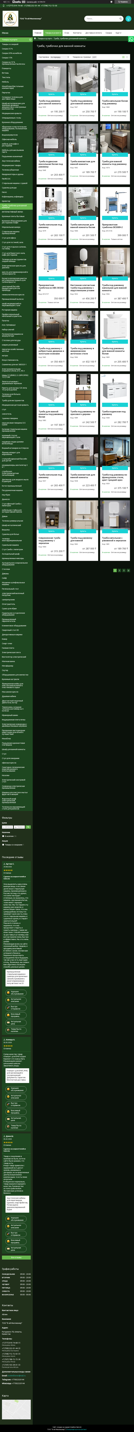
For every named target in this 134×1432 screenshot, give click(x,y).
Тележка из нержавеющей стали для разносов (13, 808)
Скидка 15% (7, 58)
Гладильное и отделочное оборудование (13, 614)
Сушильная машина (10, 545)
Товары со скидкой (10, 44)
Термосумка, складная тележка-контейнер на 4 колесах (12, 709)
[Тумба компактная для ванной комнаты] (83, 139)
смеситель (7, 414)
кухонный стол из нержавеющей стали (11, 436)
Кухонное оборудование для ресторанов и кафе (14, 222)
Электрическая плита (11, 652)
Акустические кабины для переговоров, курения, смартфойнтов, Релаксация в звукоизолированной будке (17, 1204)
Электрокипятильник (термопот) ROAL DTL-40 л (13, 370)
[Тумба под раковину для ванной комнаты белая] (115, 326)
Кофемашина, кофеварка (12, 197)
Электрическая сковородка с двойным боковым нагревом (14, 725)
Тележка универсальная (12, 521)
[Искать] (121, 19)
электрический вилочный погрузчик (13, 594)
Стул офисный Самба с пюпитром (12, 505)
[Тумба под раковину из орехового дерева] (83, 389)
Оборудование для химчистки (15, 675)
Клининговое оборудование (14, 626)
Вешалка (6, 530)
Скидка (109, 33)
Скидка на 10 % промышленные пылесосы (13, 63)
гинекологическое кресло (13, 295)
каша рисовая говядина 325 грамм (14, 424)
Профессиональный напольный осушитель (12, 315)
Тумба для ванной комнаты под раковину (114, 162)
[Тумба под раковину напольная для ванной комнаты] (115, 263)
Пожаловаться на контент (76, 1429)
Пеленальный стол (10, 589)
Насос (4, 192)
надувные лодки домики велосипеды (13, 443)
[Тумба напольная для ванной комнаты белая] (83, 202)
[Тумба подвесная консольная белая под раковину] (51, 139)
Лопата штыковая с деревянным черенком (12, 382)
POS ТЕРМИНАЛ (8, 325)
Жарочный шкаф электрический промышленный (9, 800)
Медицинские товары (11, 165)
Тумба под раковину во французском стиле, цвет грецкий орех (114, 477)
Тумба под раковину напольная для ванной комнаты (114, 288)
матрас (5, 356)
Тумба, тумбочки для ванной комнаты (14, 206)
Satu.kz (79, 1427)
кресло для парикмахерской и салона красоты (15, 273)
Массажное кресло (10, 692)
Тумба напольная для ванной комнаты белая (82, 225)
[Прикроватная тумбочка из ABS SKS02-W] (51, 263)
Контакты (77, 33)
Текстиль (6, 77)
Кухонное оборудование (12, 122)
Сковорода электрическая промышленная (13, 787)
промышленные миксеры (13, 558)
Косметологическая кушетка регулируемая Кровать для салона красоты (14, 280)
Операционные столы (11, 118)
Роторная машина (9, 310)
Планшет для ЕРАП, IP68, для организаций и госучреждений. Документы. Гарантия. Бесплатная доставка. (17, 1075)
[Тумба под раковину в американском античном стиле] (83, 326)
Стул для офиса (9, 238)
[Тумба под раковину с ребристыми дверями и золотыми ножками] (51, 326)
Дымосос (6, 499)
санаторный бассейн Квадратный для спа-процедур (11, 288)
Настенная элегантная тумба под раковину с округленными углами (82, 288)
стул (4, 409)
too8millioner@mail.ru (17, 1376)
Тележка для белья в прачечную (11, 395)
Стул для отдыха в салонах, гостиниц (14, 248)
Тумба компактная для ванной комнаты (82, 162)
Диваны (5, 574)
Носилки (5, 775)
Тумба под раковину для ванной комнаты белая (113, 351)
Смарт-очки (7, 643)
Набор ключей (8, 330)
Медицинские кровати (11, 113)
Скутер (5, 670)
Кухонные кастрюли (10, 679)
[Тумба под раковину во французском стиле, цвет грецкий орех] (115, 452)
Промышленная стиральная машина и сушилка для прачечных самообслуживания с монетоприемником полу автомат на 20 (17, 977)
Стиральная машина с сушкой (14, 183)
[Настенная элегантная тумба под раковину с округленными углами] (83, 263)
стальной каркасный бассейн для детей (14, 460)
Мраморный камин (10, 715)
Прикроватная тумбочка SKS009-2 (112, 225)
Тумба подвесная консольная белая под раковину (51, 164)
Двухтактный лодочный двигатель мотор (12, 702)
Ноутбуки (6, 495)
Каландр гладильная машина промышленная (14, 430)
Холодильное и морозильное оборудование (15, 564)
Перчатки (6, 93)
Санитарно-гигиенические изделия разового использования (13, 769)
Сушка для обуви (9, 609)
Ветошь (5, 73)
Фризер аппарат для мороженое (11, 453)
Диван (4, 516)
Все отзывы (16, 1257)
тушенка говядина (10, 418)
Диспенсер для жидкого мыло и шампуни (15, 480)
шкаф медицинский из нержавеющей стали (11, 304)
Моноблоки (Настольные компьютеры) (13, 87)
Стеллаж (6, 569)
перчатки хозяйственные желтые (13, 350)
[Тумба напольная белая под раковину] (115, 78)
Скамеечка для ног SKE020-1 (14, 364)
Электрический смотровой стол (13, 781)
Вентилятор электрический (14, 657)
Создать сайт (32, 2)
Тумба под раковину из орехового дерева (82, 412)
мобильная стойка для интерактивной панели (12, 511)
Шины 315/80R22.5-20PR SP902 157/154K (15, 376)
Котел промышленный (12, 486)
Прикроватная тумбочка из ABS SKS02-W (51, 288)
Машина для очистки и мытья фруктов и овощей (14, 793)
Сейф (4, 578)
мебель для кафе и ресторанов (10, 145)
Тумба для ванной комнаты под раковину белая (51, 414)
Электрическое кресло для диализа (14, 267)
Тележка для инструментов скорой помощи (14, 260)
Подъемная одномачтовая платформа (13, 744)
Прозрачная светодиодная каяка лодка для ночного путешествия (13, 732)
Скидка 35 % (7, 49)
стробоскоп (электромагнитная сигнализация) (10, 473)
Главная (38, 33)
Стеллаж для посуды (11, 340)
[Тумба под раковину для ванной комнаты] (51, 78)
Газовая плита (8, 648)
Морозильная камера (11, 227)
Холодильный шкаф (10, 554)
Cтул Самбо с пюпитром (12, 549)
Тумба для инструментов (13, 400)
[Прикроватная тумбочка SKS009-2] (115, 202)
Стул (4, 754)
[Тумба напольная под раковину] (51, 202)
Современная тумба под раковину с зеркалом (49, 540)
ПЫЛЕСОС (6, 179)
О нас (67, 33)
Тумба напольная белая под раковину (115, 102)
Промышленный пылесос (13, 299)
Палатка (5, 321)
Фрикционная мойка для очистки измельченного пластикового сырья (12, 685)
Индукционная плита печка (13, 720)
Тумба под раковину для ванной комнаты (50, 102)
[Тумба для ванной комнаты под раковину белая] (51, 389)
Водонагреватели (10, 135)
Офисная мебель (9, 139)
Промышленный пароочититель (9, 620)
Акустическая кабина (11, 161)
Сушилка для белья (10, 534)
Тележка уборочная (10, 170)
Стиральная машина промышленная (10, 232)
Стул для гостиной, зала (12, 242)
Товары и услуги (52, 33)
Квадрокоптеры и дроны (12, 174)
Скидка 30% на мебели (12, 53)
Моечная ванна (8, 661)
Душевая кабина (9, 696)
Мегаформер (7, 666)
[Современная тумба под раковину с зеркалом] (51, 515)
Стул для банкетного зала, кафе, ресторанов (13, 254)
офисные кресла (9, 763)
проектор (6, 201)
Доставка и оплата (93, 33)
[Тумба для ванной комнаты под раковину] (115, 139)
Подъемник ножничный (12, 156)
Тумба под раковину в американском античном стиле (82, 351)
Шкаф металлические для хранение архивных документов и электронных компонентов (14, 106)
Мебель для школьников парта (13, 151)
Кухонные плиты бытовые (13, 216)
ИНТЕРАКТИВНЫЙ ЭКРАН (12, 212)
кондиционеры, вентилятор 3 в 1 (15, 466)
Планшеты (6, 68)
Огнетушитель (8, 604)
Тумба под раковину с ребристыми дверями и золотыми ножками (51, 351)
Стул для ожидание (10, 758)
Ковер (4, 639)
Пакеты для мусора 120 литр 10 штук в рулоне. (14, 389)
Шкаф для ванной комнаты (13, 749)
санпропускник (8, 600)
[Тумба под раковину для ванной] (83, 515)
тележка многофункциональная (12, 540)
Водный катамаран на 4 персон (15, 448)
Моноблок (6, 739)
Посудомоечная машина (12, 490)
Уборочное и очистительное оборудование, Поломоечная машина (14, 128)
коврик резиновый (10, 345)
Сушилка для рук (9, 188)
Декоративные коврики (12, 635)
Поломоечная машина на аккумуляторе (12, 335)
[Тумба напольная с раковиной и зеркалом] (115, 515)
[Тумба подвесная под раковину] (115, 389)
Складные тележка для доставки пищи (12, 98)
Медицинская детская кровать (15, 405)
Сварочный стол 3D (10, 630)
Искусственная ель (10, 360)
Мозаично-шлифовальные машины (13, 583)
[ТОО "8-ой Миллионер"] (10, 18)
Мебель (5, 82)
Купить (52, 94)
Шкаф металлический (11, 525)
